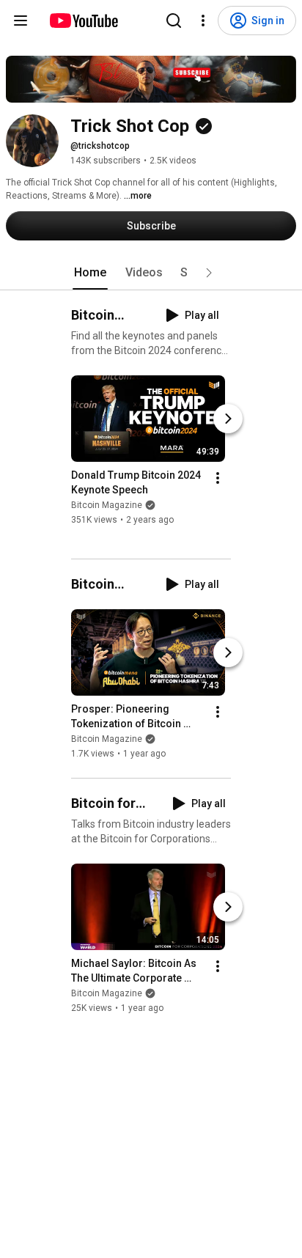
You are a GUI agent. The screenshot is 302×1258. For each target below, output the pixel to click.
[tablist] (151, 272)
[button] (208, 272)
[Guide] (20, 20)
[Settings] (203, 20)
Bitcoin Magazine (106, 505)
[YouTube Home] (83, 20)
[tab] (90, 272)
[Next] (228, 418)
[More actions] (217, 478)
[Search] (174, 20)
